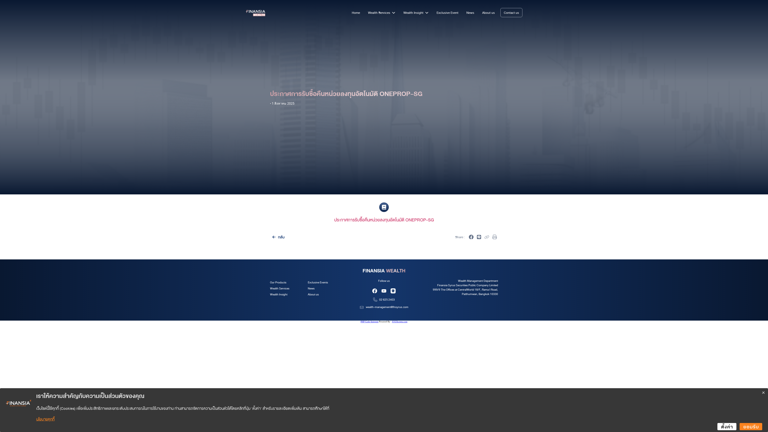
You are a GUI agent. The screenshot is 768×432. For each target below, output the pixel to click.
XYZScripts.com (399, 321)
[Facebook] (375, 291)
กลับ (281, 237)
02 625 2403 (387, 299)
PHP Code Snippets (369, 321)
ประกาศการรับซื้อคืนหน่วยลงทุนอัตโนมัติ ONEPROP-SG (384, 220)
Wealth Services (279, 288)
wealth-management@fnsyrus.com (387, 307)
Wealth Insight (278, 294)
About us (313, 294)
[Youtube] (384, 291)
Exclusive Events (318, 282)
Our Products (278, 282)
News (311, 288)
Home (356, 12)
